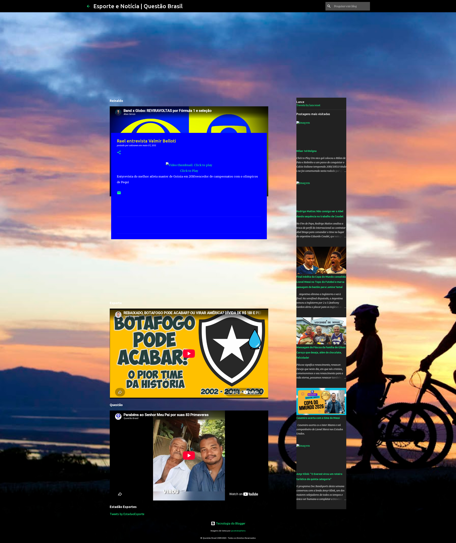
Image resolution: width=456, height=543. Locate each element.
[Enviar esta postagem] (119, 194)
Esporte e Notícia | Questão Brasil (138, 6)
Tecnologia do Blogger (230, 523)
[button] (119, 152)
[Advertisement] (189, 269)
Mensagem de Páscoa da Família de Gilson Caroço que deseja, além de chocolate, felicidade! (321, 352)
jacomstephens (238, 531)
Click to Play (189, 171)
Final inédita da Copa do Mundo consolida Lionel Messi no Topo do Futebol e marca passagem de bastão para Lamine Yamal (321, 281)
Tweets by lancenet (308, 105)
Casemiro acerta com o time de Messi (318, 418)
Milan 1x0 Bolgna (306, 151)
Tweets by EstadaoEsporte (127, 514)
